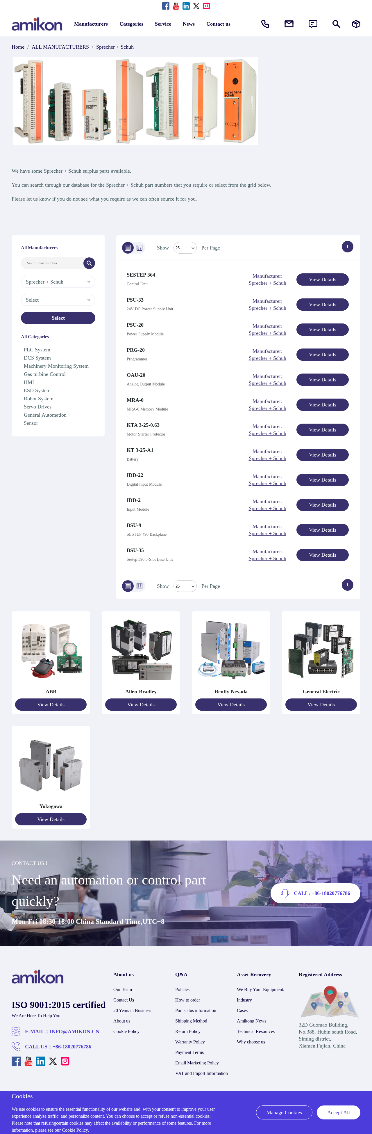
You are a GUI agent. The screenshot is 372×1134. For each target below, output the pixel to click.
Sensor (31, 423)
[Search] (89, 263)
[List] (128, 248)
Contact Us (123, 999)
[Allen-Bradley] (141, 684)
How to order (187, 999)
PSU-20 (135, 325)
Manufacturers (91, 24)
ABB (51, 691)
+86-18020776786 (72, 1047)
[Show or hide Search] (336, 24)
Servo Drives (37, 407)
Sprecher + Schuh (115, 47)
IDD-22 (135, 475)
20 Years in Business (132, 1010)
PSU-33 (135, 300)
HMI (29, 382)
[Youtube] (176, 6)
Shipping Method (191, 1020)
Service (163, 24)
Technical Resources (256, 1031)
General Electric (321, 691)
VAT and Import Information (201, 1073)
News (189, 24)
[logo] (38, 982)
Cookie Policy (126, 1031)
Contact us (218, 24)
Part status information (195, 1010)
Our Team (122, 989)
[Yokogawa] (51, 799)
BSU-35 (135, 550)
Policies (182, 989)
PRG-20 (136, 350)
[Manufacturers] (356, 24)
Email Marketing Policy (197, 1062)
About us (121, 1020)
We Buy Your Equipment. (260, 989)
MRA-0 (135, 400)
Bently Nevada (231, 691)
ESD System (37, 390)
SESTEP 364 (141, 275)
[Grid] (139, 248)
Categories (131, 24)
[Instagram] (206, 6)
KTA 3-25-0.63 (143, 425)
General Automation (45, 415)
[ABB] (51, 684)
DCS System (37, 358)
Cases (242, 1010)
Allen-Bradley (141, 691)
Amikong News (251, 1020)
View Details (322, 279)
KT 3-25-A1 (140, 450)
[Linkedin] (186, 6)
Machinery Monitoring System (56, 366)
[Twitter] (196, 6)
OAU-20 (136, 375)
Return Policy (188, 1031)
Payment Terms (189, 1052)
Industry (244, 999)
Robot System (38, 398)
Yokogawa (51, 806)
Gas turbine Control (45, 374)
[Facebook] (165, 6)
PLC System (37, 350)
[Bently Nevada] (231, 684)
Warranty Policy (190, 1041)
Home (18, 47)
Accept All (338, 1112)
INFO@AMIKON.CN (74, 1031)
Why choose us (251, 1041)
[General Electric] (321, 684)
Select (58, 318)
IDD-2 (134, 500)
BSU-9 (134, 525)
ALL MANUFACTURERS (60, 47)
